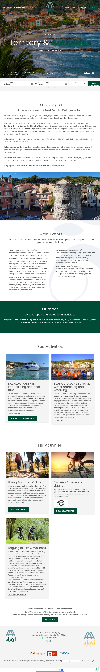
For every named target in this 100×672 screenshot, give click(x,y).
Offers (31, 7)
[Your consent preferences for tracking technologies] (96, 668)
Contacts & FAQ (82, 7)
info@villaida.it (29, 72)
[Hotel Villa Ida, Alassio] (10, 636)
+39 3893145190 (12, 75)
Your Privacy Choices (53, 670)
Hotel (3, 7)
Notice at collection (41, 670)
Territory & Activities (20, 7)
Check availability (94, 84)
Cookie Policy (75, 661)
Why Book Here (70, 7)
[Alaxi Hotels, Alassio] (89, 639)
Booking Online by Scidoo (50, 87)
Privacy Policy (66, 661)
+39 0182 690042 (12, 72)
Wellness (9, 7)
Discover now (50, 619)
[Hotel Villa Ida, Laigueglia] (50, 7)
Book (94, 7)
